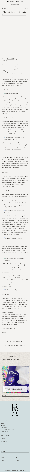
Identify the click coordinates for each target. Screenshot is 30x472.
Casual (2, 423)
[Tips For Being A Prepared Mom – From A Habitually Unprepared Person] (15, 393)
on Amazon (19, 298)
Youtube (17, 460)
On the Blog (4, 420)
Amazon (17, 455)
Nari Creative (21, 470)
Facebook (2, 458)
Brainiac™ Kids (10, 59)
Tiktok (2, 460)
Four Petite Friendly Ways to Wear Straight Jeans (15, 346)
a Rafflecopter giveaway (7, 312)
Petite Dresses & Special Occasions (7, 429)
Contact (2, 444)
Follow (3, 451)
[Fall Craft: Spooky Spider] (10, 359)
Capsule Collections (4, 432)
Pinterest (2, 463)
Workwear (3, 425)
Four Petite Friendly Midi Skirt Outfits (15, 341)
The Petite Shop (4, 441)
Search (2, 447)
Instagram (3, 455)
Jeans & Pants (3, 427)
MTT (25, 470)
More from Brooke (6, 435)
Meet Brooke (3, 439)
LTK (17, 458)
